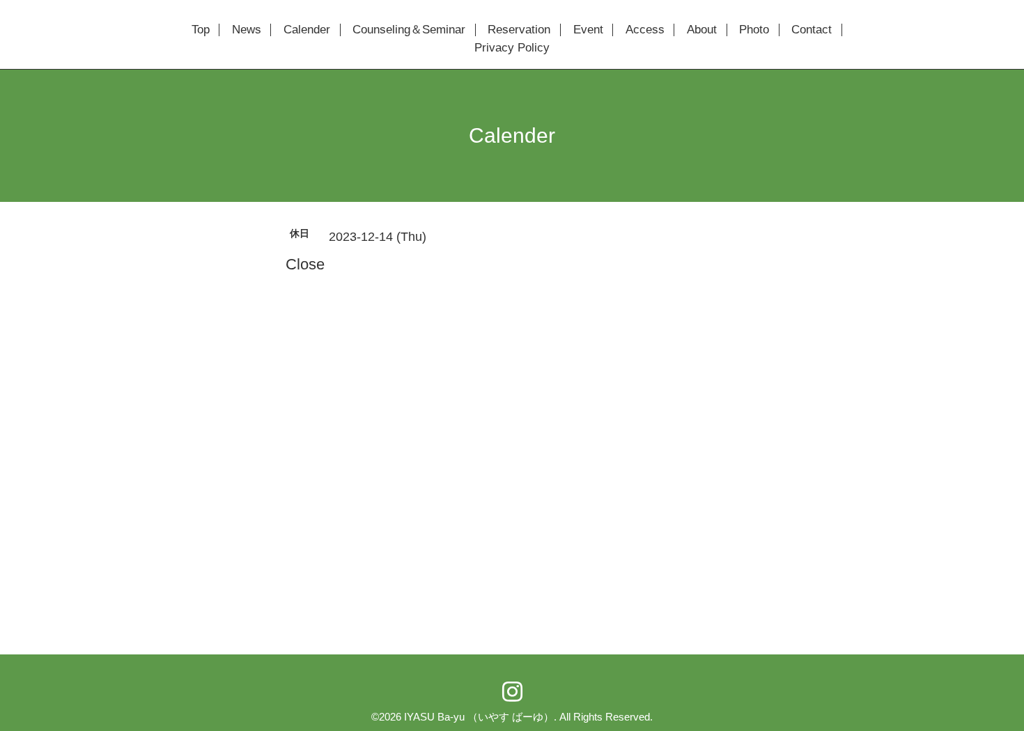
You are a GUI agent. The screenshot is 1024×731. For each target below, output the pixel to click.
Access (645, 30)
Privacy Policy (512, 48)
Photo (754, 30)
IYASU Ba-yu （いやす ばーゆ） (479, 717)
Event (588, 30)
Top (201, 30)
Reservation (519, 30)
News (246, 30)
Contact (811, 30)
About (702, 30)
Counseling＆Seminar (408, 30)
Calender (307, 30)
